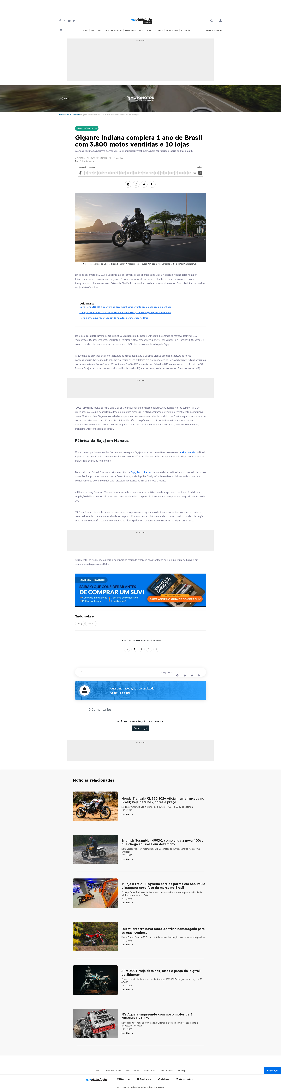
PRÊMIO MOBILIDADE (134, 30)
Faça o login (140, 728)
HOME (85, 30)
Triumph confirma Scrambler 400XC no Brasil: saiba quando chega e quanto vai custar (125, 312)
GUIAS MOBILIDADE (113, 30)
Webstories (185, 1079)
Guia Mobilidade (113, 1070)
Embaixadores (132, 1070)
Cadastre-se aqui (120, 692)
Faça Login (272, 1070)
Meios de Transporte (72, 114)
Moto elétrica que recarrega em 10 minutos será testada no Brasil (114, 317)
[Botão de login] (220, 21)
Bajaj (80, 623)
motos (91, 623)
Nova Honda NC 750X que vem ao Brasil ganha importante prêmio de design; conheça (125, 307)
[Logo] (141, 20)
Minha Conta (149, 1070)
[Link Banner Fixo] (140, 590)
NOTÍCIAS (95, 30)
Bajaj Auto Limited (141, 472)
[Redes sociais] (60, 20)
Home (61, 114)
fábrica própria (186, 452)
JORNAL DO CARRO (155, 30)
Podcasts (145, 1079)
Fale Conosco (167, 1070)
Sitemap (181, 1070)
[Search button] (211, 20)
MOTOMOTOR (172, 30)
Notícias (125, 1079)
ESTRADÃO (186, 30)
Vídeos (164, 1079)
